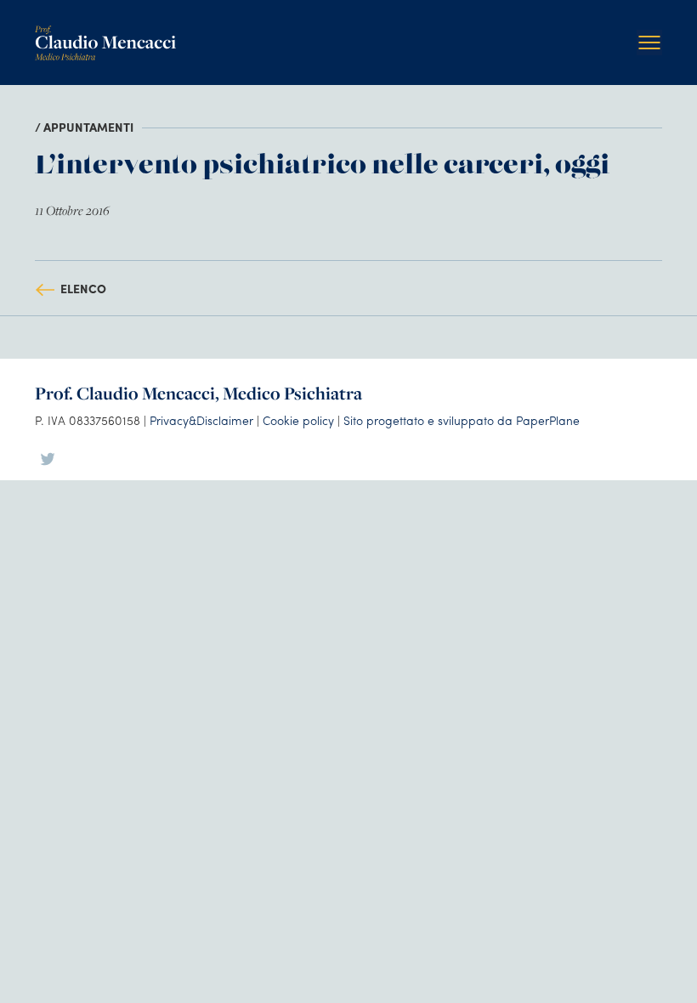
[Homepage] (105, 32)
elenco (83, 288)
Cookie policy (298, 419)
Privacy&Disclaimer (201, 419)
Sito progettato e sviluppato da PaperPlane (461, 419)
